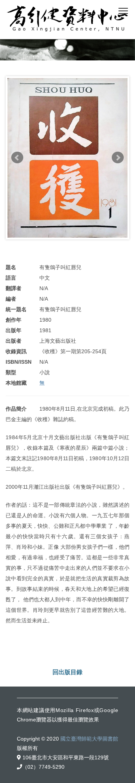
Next (118, 158)
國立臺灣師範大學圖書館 (89, 739)
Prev (17, 158)
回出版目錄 (67, 672)
